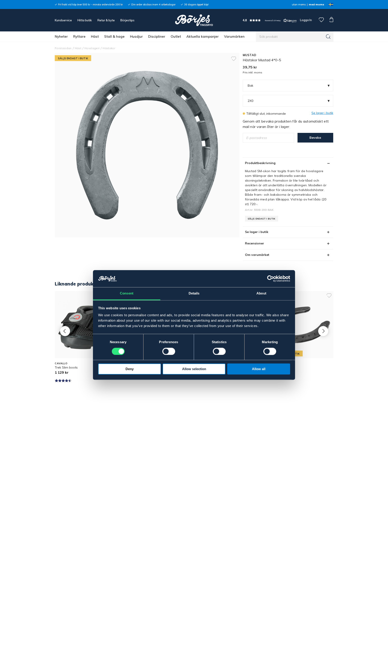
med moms (316, 4)
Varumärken (234, 36)
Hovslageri (91, 48)
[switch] (168, 351)
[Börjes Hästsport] (194, 20)
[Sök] (328, 36)
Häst (95, 36)
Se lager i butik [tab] (256, 232)
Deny (130, 369)
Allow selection (194, 369)
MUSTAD (249, 55)
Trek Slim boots (66, 367)
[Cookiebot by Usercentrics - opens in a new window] (270, 278)
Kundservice (63, 20)
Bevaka (315, 138)
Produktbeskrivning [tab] (260, 163)
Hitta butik (84, 20)
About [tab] (261, 293)
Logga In (305, 20)
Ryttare (79, 36)
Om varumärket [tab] (257, 255)
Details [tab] (194, 293)
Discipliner (156, 36)
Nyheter (61, 36)
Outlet (176, 36)
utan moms (299, 4)
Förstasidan (63, 48)
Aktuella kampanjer (202, 36)
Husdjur (136, 36)
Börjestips (127, 20)
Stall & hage (114, 36)
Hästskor (109, 48)
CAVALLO (61, 363)
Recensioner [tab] (254, 243)
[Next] (323, 331)
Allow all (258, 369)
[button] (270, 20)
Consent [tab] (126, 293)
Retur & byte (106, 20)
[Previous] (65, 331)
